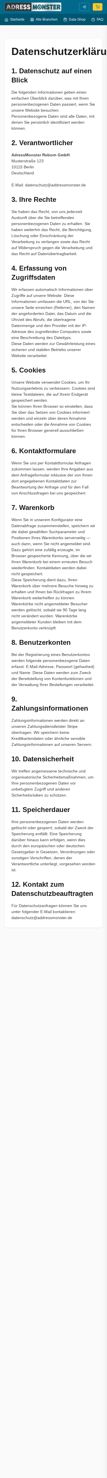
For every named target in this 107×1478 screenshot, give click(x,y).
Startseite (17, 19)
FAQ (100, 19)
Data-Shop (77, 19)
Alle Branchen (47, 19)
